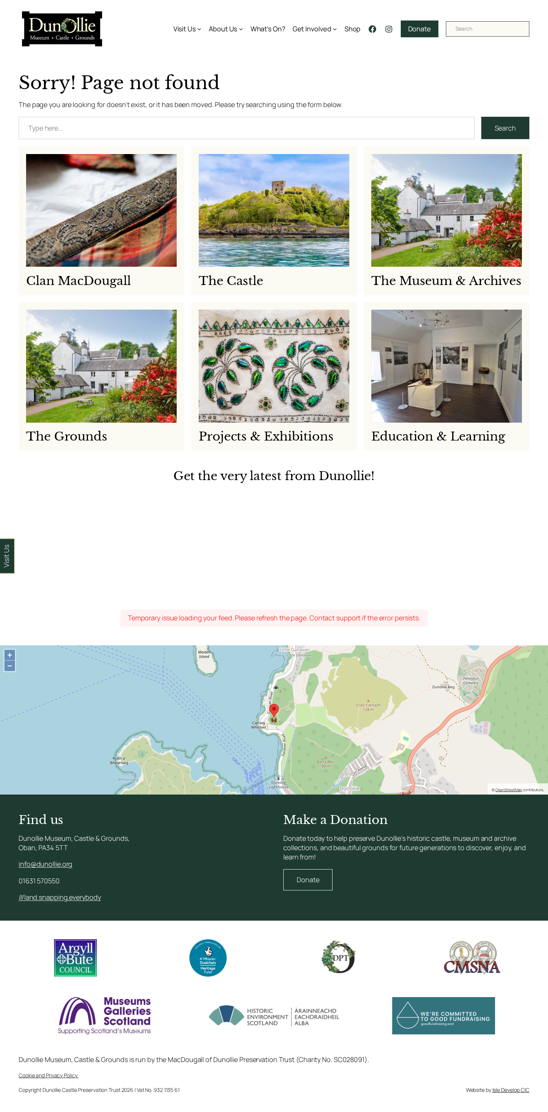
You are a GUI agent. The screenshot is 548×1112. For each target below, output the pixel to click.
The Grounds (66, 436)
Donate (419, 28)
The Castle (231, 281)
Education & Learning (438, 436)
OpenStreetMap (508, 789)
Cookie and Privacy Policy (48, 1075)
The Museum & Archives (446, 281)
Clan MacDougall (78, 281)
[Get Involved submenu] (335, 29)
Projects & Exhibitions (266, 436)
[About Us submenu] (241, 29)
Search (505, 127)
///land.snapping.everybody (60, 897)
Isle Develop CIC (510, 1089)
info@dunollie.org (45, 863)
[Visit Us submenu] (199, 29)
